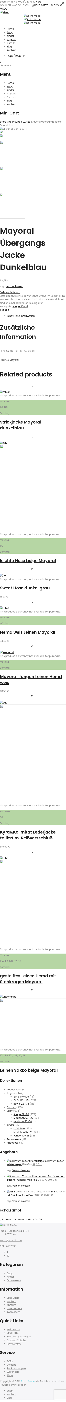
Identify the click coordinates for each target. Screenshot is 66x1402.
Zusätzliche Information (21, 316)
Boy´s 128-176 (21, 1103)
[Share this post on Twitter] (3, 310)
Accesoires (13, 1089)
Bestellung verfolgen (19, 1336)
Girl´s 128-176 (21, 1100)
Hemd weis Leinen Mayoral (27, 632)
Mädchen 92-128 (23, 1132)
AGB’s (10, 1361)
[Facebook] (7, 1252)
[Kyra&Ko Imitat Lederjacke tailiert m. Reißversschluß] (33, 707)
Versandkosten (14, 286)
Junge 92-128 (22, 121)
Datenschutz (14, 1308)
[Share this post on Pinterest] (6, 310)
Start (3, 121)
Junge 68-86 (21, 1114)
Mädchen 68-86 (23, 1118)
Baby (10, 32)
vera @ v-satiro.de (11, 1240)
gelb (2, 1219)
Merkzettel (13, 1333)
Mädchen (19, 1128)
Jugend (11, 39)
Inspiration (20, 1384)
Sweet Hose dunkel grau (25, 588)
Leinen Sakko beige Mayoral (29, 1070)
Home (10, 29)
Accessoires (14, 1139)
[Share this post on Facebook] (1, 310)
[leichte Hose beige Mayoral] (33, 447)
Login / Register (16, 56)
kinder (14, 1219)
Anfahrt (11, 1305)
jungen (8, 1219)
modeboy (30, 1219)
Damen (11, 43)
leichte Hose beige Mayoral (28, 560)
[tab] (36, 316)
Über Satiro (13, 1297)
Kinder (10, 36)
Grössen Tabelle (16, 1340)
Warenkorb (13, 1372)
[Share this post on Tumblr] (8, 310)
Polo (36, 1219)
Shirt (41, 1219)
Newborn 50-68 (23, 1121)
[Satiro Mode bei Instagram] (8, 1255)
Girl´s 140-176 (21, 1096)
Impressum (13, 1312)
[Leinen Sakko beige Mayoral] (33, 1001)
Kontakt (11, 50)
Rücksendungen (16, 1368)
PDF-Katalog (14, 1343)
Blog (9, 46)
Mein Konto (13, 1329)
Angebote (12, 1142)
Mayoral (14, 360)
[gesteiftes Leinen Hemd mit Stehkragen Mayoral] (33, 862)
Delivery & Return (10, 292)
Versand (11, 1364)
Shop (10, 1375)
